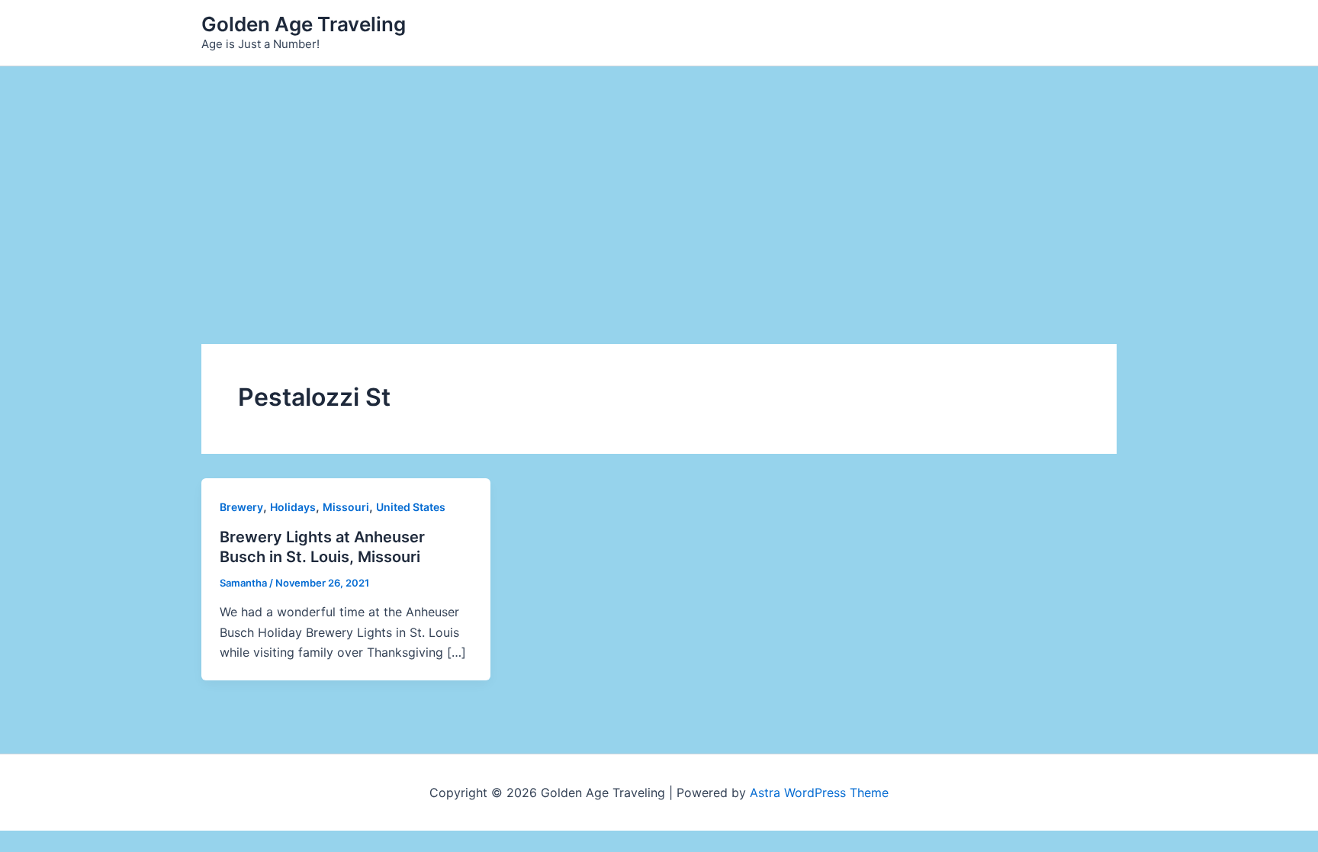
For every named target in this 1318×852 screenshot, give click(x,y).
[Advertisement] (659, 181)
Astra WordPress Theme (819, 792)
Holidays (293, 506)
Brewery (241, 506)
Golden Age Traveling (303, 24)
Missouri (346, 506)
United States (410, 506)
